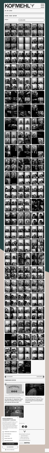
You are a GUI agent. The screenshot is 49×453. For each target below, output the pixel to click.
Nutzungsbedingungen (24, 440)
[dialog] (10, 434)
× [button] (17, 417)
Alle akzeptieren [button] (10, 443)
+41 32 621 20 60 (24, 438)
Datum (6, 19)
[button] (10, 450)
